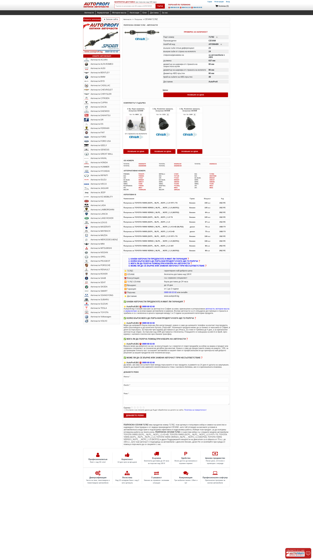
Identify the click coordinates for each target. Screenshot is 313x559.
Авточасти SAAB (98, 278)
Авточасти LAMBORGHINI (102, 210)
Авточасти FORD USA (101, 141)
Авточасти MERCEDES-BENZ (104, 240)
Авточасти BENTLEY (100, 73)
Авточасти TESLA (99, 308)
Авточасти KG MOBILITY (102, 197)
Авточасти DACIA (99, 107)
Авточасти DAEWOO (100, 111)
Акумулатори (103, 13)
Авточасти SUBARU (100, 300)
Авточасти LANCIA (99, 214)
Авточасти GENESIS (100, 150)
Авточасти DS (97, 124)
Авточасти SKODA (99, 287)
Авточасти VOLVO (99, 321)
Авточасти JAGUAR (100, 188)
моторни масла (222, 309)
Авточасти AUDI (98, 68)
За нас (165, 13)
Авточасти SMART (99, 291)
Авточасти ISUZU (98, 180)
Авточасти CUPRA (99, 103)
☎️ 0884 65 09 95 (196, 7)
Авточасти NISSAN (99, 252)
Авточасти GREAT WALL (102, 154)
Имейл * (127, 385)
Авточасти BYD (98, 81)
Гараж (209, 2)
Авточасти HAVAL (99, 158)
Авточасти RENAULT (100, 270)
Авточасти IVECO (99, 184)
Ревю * (126, 393)
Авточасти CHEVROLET (102, 90)
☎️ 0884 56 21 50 (185, 7)
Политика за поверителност (195, 410)
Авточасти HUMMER (100, 167)
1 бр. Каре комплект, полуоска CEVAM (136, 110)
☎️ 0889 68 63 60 (173, 7)
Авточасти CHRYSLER (101, 94)
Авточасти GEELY (99, 145)
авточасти (210, 309)
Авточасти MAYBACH (100, 231)
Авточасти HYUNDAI (100, 171)
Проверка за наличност (196, 32)
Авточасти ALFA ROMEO (102, 64)
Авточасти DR (97, 120)
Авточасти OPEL (98, 257)
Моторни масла (119, 13)
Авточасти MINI (98, 244)
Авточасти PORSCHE (100, 265)
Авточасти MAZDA (99, 235)
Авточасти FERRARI (100, 128)
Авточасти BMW (98, 77)
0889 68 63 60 (170, 292)
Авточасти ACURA (99, 60)
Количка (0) (223, 6)
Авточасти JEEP (98, 192)
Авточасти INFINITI (99, 175)
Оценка (127, 408)
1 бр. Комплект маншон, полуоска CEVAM (163, 110)
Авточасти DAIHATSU (101, 115)
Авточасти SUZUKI (99, 304)
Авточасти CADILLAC (100, 85)
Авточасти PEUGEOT (100, 261)
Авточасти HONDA (99, 162)
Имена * (127, 377)
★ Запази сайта (111, 19)
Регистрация (219, 2)
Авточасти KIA (97, 201)
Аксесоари (134, 13)
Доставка (154, 13)
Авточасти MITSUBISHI (101, 248)
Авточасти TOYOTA (99, 312)
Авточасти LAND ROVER (102, 218)
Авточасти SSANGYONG (102, 295)
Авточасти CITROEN (100, 98)
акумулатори (131, 311)
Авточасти (89, 13)
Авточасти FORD (98, 137)
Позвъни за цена (195, 95)
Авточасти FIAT (98, 133)
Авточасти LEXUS (99, 222)
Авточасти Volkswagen (101, 317)
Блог (145, 13)
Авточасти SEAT (98, 282)
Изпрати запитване (92, 19)
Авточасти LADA (98, 205)
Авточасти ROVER (99, 274)
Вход (228, 2)
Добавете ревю (135, 415)
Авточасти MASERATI (101, 227)
